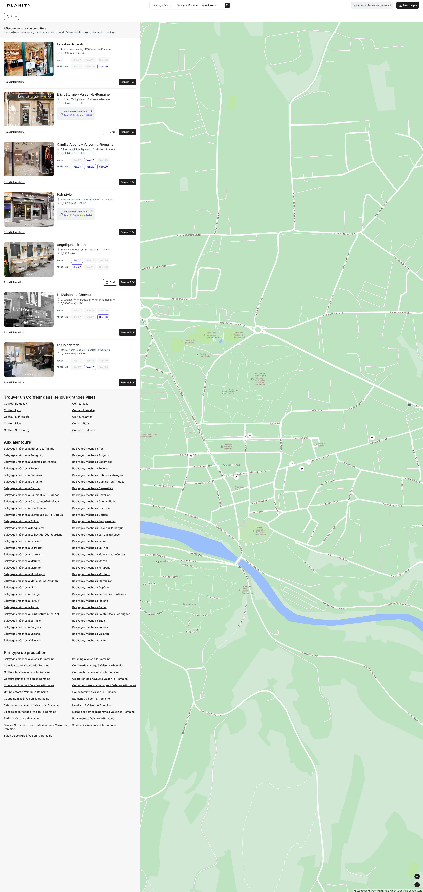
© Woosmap (361, 890)
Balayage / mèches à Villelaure (23, 640)
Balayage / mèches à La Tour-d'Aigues (96, 534)
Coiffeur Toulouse (83, 430)
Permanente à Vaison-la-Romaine (93, 718)
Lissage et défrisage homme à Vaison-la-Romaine (103, 711)
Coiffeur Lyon (12, 410)
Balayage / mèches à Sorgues (22, 627)
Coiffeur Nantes (82, 416)
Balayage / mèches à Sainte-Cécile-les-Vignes (101, 614)
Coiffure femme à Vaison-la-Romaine (27, 672)
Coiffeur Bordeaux (15, 403)
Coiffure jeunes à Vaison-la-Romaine (27, 678)
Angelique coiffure (71, 245)
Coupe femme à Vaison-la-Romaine (94, 692)
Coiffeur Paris (81, 423)
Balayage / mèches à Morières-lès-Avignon (31, 580)
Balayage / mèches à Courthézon (25, 508)
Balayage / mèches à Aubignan (23, 455)
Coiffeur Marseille (83, 410)
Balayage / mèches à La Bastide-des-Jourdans (33, 534)
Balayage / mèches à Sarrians (22, 620)
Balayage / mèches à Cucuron (91, 508)
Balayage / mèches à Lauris (89, 541)
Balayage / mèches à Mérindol (22, 567)
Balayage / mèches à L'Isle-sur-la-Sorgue (97, 528)
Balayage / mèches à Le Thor (90, 547)
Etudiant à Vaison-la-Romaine (91, 698)
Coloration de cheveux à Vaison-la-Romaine (100, 678)
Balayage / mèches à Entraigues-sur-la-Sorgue (33, 514)
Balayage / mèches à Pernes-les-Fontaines (99, 594)
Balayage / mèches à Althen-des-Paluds (29, 448)
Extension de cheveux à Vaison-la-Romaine (31, 705)
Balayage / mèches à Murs (20, 587)
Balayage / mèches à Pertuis (21, 600)
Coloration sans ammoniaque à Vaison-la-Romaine (104, 685)
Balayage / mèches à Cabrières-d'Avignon (98, 475)
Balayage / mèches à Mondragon (24, 574)
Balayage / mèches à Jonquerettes (94, 521)
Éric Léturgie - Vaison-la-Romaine (83, 94)
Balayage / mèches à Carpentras (92, 488)
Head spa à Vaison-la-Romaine (91, 705)
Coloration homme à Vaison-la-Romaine (29, 685)
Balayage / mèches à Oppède (90, 587)
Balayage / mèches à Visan (89, 640)
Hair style (64, 195)
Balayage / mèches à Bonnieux (23, 475)
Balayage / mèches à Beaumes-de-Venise (30, 461)
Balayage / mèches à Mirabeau (91, 567)
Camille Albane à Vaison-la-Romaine (26, 665)
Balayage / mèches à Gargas (90, 514)
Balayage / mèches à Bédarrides (92, 461)
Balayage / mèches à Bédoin (21, 468)
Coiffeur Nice (12, 423)
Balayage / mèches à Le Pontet (23, 547)
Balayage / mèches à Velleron (90, 633)
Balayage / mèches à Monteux (91, 574)
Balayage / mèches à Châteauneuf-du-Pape (31, 501)
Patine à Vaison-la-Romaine (21, 718)
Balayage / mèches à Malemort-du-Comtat (99, 554)
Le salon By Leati (70, 44)
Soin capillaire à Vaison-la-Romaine (94, 725)
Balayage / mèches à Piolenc (90, 600)
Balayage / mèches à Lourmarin (23, 554)
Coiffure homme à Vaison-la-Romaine (95, 672)
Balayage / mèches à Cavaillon (91, 495)
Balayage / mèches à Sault (88, 620)
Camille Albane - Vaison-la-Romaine (85, 144)
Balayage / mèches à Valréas (90, 627)
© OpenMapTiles (377, 890)
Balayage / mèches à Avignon (90, 455)
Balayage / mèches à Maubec (22, 561)
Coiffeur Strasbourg (16, 430)
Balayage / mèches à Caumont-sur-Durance (31, 495)
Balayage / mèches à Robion (21, 607)
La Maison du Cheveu (74, 295)
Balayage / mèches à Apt (87, 448)
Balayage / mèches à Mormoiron (92, 580)
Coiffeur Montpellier (16, 416)
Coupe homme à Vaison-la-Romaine (26, 698)
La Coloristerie (68, 345)
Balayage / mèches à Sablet (89, 607)
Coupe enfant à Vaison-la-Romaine (26, 692)
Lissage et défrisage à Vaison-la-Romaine (30, 711)
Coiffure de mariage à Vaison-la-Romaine (98, 665)
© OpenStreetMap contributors (405, 890)
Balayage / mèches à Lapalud (22, 541)
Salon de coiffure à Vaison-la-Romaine (28, 735)
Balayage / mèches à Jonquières (24, 528)
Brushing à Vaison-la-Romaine (91, 659)
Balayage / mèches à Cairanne (23, 481)
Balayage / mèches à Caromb (22, 488)
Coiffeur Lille (80, 403)
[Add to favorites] (50, 46)
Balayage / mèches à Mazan (89, 561)
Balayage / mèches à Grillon (21, 521)
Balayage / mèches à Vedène (22, 633)
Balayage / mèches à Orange (22, 594)
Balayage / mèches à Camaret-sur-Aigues (98, 481)
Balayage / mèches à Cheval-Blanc (93, 501)
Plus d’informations (14, 81)
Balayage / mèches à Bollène (90, 468)
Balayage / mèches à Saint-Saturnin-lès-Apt (31, 614)
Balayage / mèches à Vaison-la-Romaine (29, 659)
